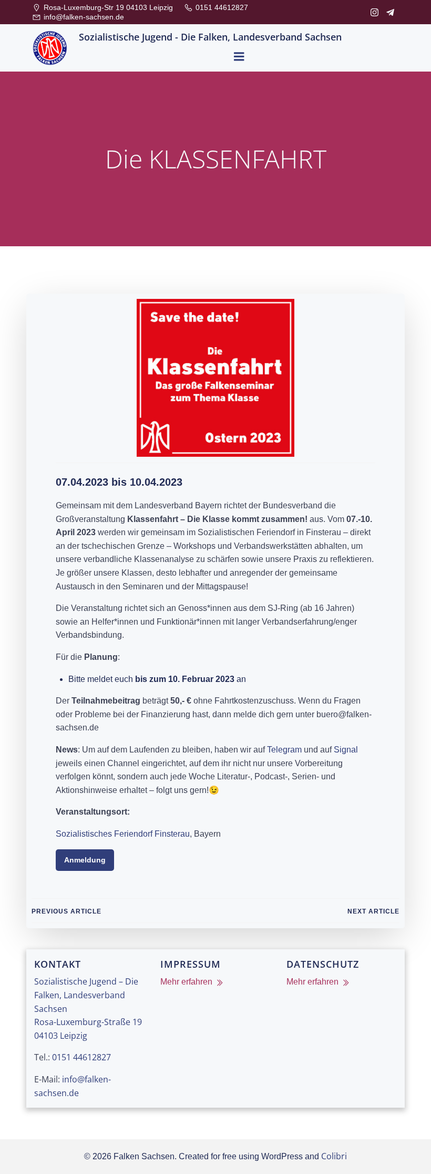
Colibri (334, 1156)
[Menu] (239, 57)
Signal (346, 749)
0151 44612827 (81, 1057)
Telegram (284, 749)
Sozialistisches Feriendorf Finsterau (123, 833)
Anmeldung (85, 860)
